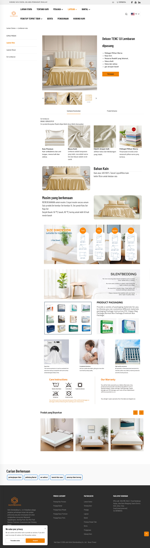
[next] (96, 98)
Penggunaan (63, 19)
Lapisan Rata (10, 43)
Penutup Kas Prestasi (59, 502)
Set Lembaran (10, 57)
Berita (50, 19)
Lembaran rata (23, 28)
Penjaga (57, 9)
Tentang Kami (43, 9)
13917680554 (122, 2)
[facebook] (132, 2)
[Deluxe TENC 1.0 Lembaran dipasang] (51, 98)
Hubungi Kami (79, 19)
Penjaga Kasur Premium (60, 514)
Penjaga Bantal (57, 506)
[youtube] (135, 2)
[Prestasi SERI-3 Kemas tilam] (56, 434)
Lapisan (71, 9)
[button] (135, 412)
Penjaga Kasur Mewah (59, 510)
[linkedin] (139, 2)
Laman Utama (26, 9)
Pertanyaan (110, 74)
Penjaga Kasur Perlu (59, 518)
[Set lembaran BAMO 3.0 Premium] (127, 434)
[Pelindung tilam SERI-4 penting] (91, 434)
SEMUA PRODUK (11, 36)
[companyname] (13, 14)
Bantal (85, 9)
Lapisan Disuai (11, 50)
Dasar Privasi (92, 542)
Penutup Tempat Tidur (30, 19)
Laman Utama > (11, 28)
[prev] (43, 98)
